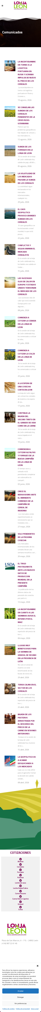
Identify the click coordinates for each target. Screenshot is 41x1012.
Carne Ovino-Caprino (20, 898)
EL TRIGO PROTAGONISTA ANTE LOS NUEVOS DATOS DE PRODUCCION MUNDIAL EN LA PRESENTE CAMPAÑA (26, 575)
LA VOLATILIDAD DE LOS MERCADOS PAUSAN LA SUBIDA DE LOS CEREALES (26, 178)
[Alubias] (20, 859)
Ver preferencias (20, 1003)
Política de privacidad (23, 1009)
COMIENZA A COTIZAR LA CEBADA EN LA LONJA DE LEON (27, 322)
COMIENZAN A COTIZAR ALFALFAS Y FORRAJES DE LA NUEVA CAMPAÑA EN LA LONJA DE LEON (26, 457)
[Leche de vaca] (20, 880)
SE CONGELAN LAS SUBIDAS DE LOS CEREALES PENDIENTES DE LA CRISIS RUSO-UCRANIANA (26, 115)
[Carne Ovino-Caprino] (20, 896)
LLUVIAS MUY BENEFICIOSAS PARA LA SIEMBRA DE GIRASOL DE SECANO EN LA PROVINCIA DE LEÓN (27, 653)
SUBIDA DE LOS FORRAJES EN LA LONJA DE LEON (25, 150)
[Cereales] (20, 864)
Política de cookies (9, 1009)
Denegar (20, 997)
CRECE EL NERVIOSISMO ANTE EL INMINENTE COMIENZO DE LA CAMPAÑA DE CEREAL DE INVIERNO (27, 501)
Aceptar (20, 991)
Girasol (20, 904)
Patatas (20, 877)
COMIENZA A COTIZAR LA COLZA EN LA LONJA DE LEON (26, 355)
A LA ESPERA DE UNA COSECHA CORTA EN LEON (25, 386)
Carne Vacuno (20, 893)
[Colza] (20, 907)
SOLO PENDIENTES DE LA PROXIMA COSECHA (26, 537)
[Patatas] (20, 875)
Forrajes (20, 872)
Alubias (20, 861)
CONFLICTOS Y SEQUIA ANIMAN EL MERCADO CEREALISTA (26, 250)
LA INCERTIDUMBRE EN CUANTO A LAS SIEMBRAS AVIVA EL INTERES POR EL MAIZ (27, 616)
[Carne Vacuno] (20, 891)
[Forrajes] (20, 870)
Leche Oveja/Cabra (20, 888)
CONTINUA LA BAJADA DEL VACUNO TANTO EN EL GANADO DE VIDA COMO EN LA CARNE (27, 419)
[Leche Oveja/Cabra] (20, 886)
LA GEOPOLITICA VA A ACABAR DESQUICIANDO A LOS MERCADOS (27, 761)
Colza (20, 909)
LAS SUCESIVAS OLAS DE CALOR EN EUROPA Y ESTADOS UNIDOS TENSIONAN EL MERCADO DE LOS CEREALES (27, 286)
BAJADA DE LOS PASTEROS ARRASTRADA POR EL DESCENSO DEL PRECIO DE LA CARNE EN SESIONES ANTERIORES (27, 724)
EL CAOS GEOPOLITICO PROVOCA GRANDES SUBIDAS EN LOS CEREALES (27, 216)
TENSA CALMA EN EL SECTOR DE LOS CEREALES (27, 688)
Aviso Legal (34, 1009)
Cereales (20, 867)
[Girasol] (20, 902)
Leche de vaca (20, 883)
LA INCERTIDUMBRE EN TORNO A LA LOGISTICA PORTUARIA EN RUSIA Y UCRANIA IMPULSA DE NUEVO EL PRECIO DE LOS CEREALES (27, 73)
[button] (37, 966)
